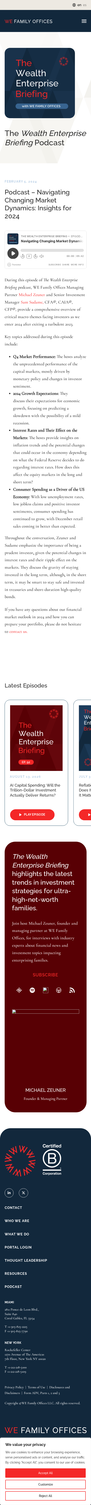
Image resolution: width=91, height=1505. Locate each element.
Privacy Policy (14, 1387)
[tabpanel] (36, 763)
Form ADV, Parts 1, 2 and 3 (42, 1393)
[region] (45, 1471)
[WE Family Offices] (28, 21)
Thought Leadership (26, 1260)
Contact (13, 1208)
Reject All (45, 1496)
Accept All (45, 1473)
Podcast (13, 1287)
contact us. (18, 631)
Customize (45, 1484)
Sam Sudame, (32, 302)
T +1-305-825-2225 (16, 1327)
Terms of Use (36, 1387)
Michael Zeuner (32, 294)
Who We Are (17, 1221)
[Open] (84, 21)
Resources (16, 1274)
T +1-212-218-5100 (16, 1367)
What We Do (17, 1234)
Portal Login (18, 1247)
